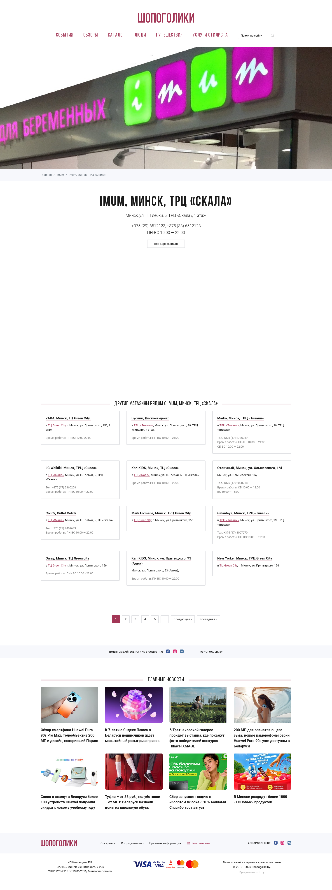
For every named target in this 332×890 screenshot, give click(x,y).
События (64, 35)
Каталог (116, 35)
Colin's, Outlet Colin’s (61, 513)
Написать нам (200, 843)
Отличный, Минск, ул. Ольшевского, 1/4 (249, 468)
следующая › (183, 619)
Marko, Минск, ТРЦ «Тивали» (240, 418)
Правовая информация (165, 843)
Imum (60, 174)
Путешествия (169, 35)
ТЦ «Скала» (56, 475)
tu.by (261, 872)
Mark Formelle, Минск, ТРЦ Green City (161, 513)
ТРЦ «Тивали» (143, 425)
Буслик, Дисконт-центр (150, 418)
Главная (46, 174)
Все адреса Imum (166, 243)
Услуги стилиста (210, 35)
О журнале (108, 843)
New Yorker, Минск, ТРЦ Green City (244, 558)
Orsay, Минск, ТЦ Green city (67, 558)
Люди (140, 35)
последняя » (208, 619)
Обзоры (90, 35)
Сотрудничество (132, 843)
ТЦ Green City (56, 425)
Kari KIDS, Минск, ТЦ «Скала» (155, 468)
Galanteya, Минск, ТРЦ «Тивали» (243, 513)
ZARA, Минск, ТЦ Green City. (68, 418)
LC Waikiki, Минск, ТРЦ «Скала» (71, 468)
